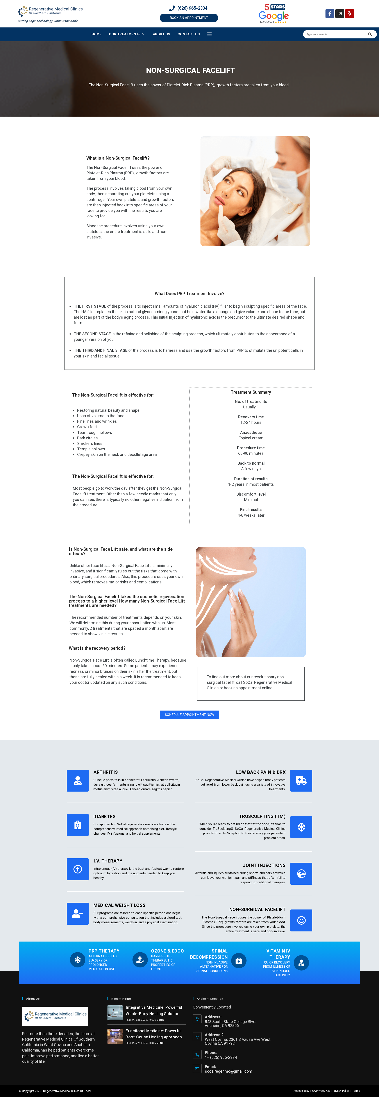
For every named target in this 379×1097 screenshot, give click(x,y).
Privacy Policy (341, 1091)
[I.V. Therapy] (78, 869)
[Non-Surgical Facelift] (301, 920)
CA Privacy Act (321, 1091)
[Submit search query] (370, 34)
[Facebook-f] (329, 13)
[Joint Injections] (301, 874)
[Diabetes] (78, 825)
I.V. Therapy (107, 861)
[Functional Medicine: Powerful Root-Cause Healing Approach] (115, 1036)
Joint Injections (264, 865)
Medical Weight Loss (119, 905)
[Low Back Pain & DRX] (301, 781)
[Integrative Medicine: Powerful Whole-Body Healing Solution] (115, 1012)
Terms (356, 1091)
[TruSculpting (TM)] (301, 827)
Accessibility (301, 1091)
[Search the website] (340, 34)
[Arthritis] (78, 781)
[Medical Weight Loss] (78, 914)
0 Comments (156, 1019)
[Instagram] (339, 13)
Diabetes (104, 816)
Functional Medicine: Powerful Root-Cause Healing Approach (154, 1034)
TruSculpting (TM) (262, 816)
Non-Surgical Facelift (257, 909)
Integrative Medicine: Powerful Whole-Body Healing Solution (154, 1011)
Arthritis (105, 772)
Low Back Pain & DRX (261, 772)
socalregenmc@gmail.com (228, 1071)
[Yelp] (349, 13)
